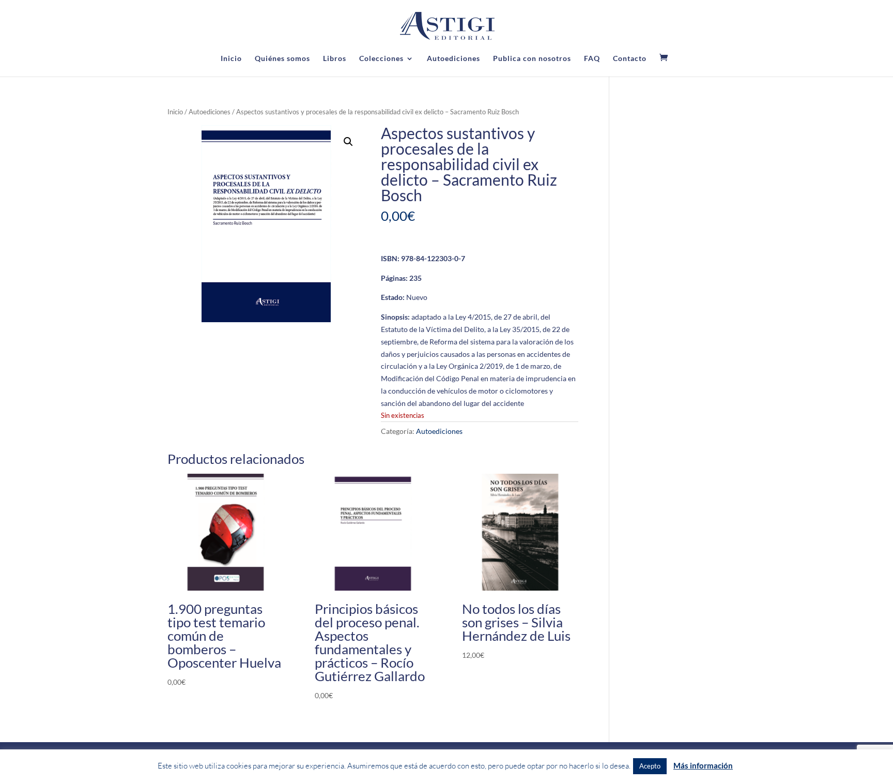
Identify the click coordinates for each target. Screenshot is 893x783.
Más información (703, 765)
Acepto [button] (649, 766)
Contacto (629, 59)
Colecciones (381, 59)
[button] (348, 141)
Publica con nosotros (532, 59)
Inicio (231, 59)
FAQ (592, 59)
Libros (334, 59)
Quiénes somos (282, 59)
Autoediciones (453, 59)
